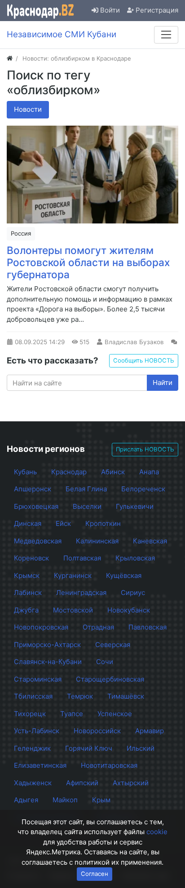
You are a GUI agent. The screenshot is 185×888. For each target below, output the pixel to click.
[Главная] (10, 58)
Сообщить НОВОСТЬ (143, 360)
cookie (156, 831)
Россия (21, 233)
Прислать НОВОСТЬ (145, 449)
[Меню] (166, 34)
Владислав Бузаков (134, 342)
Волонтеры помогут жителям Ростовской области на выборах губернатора (88, 262)
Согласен (94, 873)
